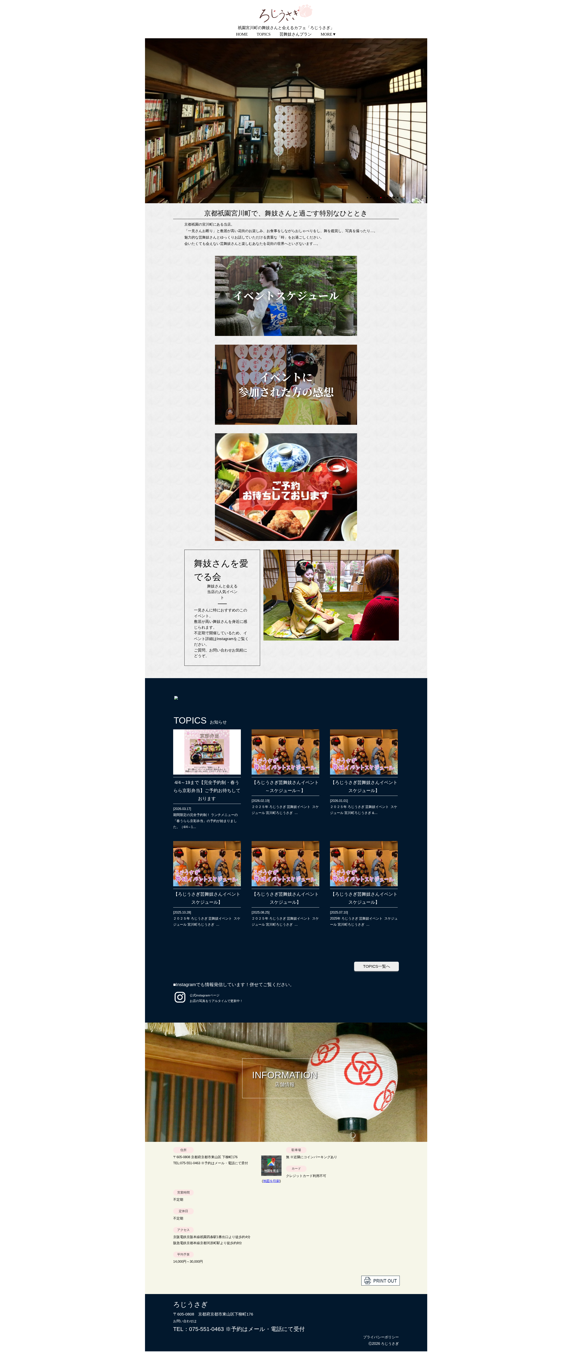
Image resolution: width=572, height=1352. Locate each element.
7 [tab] (388, 195)
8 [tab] (391, 195)
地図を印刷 (271, 1181)
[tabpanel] (286, 120)
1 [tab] (367, 195)
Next (147, 120)
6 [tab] (384, 195)
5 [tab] (381, 195)
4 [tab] (377, 195)
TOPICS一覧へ (376, 966)
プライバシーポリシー (381, 1337)
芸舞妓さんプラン (296, 34)
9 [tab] (394, 195)
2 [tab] (371, 195)
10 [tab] (398, 195)
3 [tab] (374, 195)
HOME (242, 34)
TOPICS (264, 34)
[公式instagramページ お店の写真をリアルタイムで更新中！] (180, 1003)
